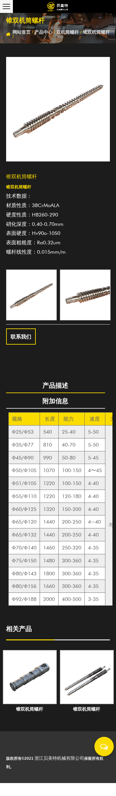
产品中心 (43, 32)
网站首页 (22, 32)
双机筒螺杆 (67, 32)
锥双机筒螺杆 (96, 32)
